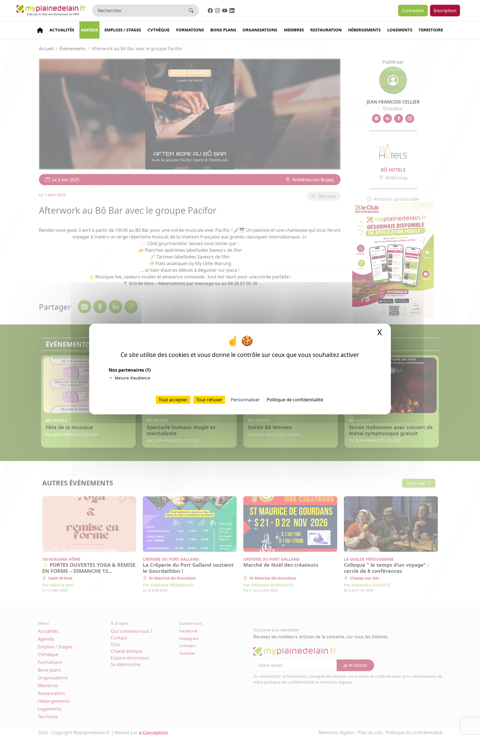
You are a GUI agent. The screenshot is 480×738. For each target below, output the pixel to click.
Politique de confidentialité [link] (295, 400)
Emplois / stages (122, 29)
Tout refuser (209, 400)
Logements (399, 29)
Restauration (326, 29)
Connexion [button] (413, 10)
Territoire (431, 29)
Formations (190, 29)
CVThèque (158, 29)
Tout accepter (173, 400)
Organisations (259, 29)
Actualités (61, 29)
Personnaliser (245, 400)
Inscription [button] (445, 10)
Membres (294, 29)
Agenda (89, 29)
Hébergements (364, 29)
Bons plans (223, 29)
